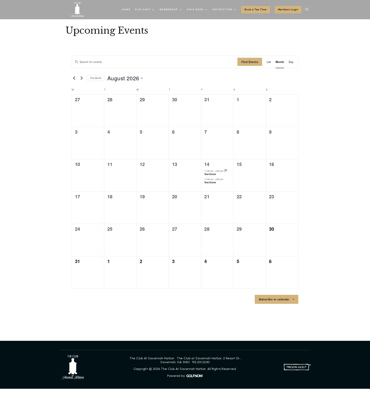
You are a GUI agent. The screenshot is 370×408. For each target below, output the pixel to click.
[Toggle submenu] (153, 9)
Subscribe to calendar (274, 299)
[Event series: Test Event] (225, 170)
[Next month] (81, 78)
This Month (95, 78)
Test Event (210, 174)
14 (206, 164)
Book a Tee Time (256, 9)
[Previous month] (74, 78)
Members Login (288, 9)
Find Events (249, 62)
